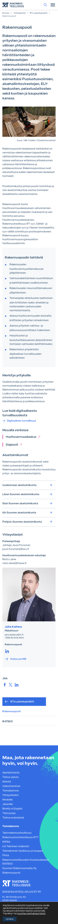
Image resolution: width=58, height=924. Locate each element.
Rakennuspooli (11, 711)
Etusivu (6, 13)
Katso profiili (18, 659)
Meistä (6, 781)
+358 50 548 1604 (14, 638)
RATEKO (7, 721)
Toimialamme (20, 13)
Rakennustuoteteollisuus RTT (20, 837)
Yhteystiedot (10, 795)
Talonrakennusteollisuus (17, 832)
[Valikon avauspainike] (53, 5)
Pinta (5, 855)
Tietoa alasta (10, 777)
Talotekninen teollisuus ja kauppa (22, 850)
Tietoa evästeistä (13, 817)
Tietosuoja (8, 813)
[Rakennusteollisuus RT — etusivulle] (13, 5)
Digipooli (12, 444)
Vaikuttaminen (11, 786)
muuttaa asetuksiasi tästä (31, 913)
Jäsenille (7, 804)
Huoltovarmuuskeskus (21, 436)
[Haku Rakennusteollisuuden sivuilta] (45, 5)
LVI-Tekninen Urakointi (15, 846)
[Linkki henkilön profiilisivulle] (29, 594)
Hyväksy (10, 919)
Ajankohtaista (10, 772)
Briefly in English (12, 808)
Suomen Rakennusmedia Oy (19, 868)
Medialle (7, 799)
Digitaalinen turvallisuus (21, 420)
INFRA (6, 841)
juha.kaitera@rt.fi (14, 635)
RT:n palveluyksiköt (38, 13)
